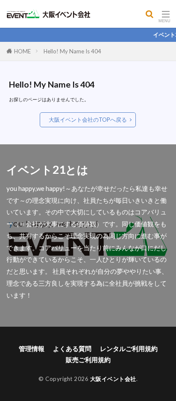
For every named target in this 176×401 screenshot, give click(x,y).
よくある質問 (72, 348)
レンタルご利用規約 (129, 348)
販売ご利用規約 (88, 359)
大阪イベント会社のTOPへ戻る (88, 119)
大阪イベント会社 (113, 378)
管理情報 (31, 348)
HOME (22, 51)
